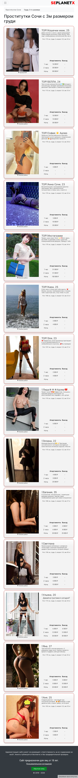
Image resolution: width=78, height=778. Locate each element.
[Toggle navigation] (5, 3)
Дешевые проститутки (68, 776)
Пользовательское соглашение (39, 764)
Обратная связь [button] (39, 769)
